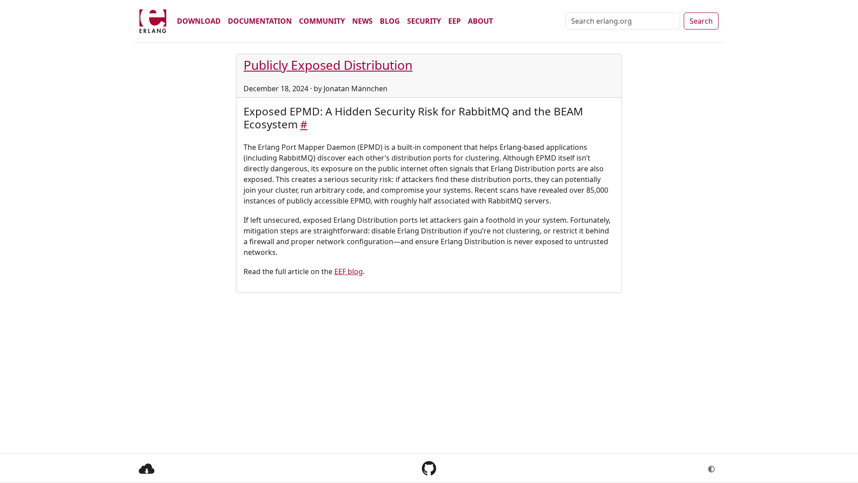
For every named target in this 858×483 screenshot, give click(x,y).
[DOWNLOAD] (147, 468)
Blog (390, 21)
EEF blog (348, 271)
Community (322, 21)
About (480, 21)
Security (424, 21)
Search (701, 21)
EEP (454, 21)
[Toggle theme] (711, 468)
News (362, 21)
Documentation (260, 21)
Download (199, 21)
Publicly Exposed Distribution (328, 64)
